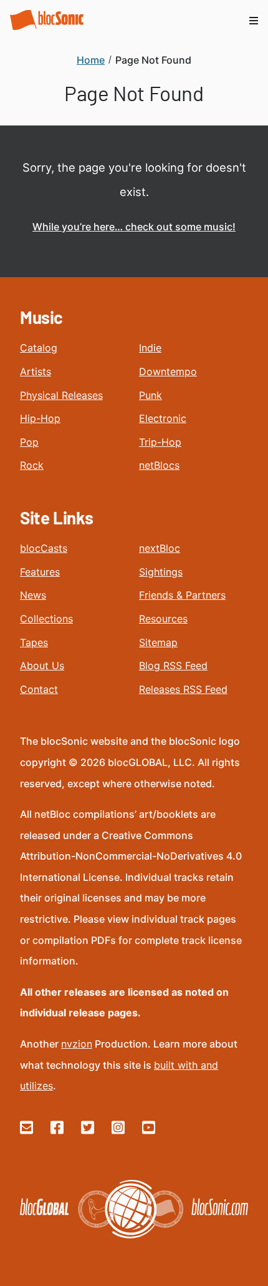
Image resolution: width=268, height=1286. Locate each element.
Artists (35, 371)
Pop (29, 442)
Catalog (38, 347)
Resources (163, 618)
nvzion (76, 1044)
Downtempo (168, 371)
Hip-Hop (40, 418)
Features (40, 572)
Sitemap (158, 642)
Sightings (161, 572)
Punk (150, 395)
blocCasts (43, 548)
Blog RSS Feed (173, 665)
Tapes (34, 642)
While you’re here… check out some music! (134, 226)
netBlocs (159, 465)
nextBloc (159, 548)
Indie (150, 347)
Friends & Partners (182, 595)
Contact (39, 689)
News (33, 595)
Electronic (162, 418)
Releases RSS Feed (183, 689)
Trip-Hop (160, 442)
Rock (32, 465)
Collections (46, 618)
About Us (42, 665)
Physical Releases (61, 395)
